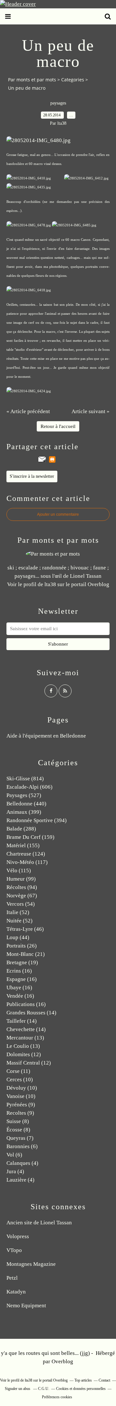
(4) (22, 1163)
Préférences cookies (57, 1397)
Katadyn (16, 1292)
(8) (17, 1121)
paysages (58, 103)
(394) (36, 820)
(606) (29, 787)
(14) (31, 1013)
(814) (25, 779)
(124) (25, 854)
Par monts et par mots (32, 80)
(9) (20, 1105)
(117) (27, 862)
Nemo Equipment (26, 1305)
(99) (21, 879)
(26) (21, 946)
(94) (21, 887)
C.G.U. (43, 1388)
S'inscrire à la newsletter (32, 476)
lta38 (50, 584)
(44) (17, 937)
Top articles (83, 1380)
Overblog (62, 1361)
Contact (104, 1380)
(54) (20, 904)
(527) (23, 795)
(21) (25, 954)
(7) (20, 1138)
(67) (21, 896)
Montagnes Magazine (31, 1264)
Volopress (17, 1236)
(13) (25, 1038)
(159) (30, 837)
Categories (72, 80)
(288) (21, 829)
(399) (23, 812)
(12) (23, 1054)
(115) (18, 870)
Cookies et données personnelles (81, 1388)
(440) (26, 804)
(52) (17, 912)
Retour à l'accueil (58, 426)
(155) (23, 845)
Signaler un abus (18, 1388)
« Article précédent (28, 411)
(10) (19, 1079)
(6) (22, 1146)
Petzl (12, 1278)
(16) (19, 971)
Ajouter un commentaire (58, 514)
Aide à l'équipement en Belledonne (46, 736)
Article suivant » (91, 411)
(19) (22, 962)
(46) (25, 929)
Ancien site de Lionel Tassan (39, 1223)
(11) (18, 1071)
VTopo (14, 1250)
